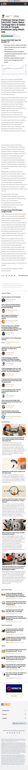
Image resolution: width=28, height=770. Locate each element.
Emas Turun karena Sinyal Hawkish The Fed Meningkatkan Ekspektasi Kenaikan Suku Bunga (11, 306)
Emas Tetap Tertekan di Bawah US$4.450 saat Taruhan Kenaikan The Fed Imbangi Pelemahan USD (13, 439)
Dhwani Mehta (11, 332)
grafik (23, 216)
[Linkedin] (12, 733)
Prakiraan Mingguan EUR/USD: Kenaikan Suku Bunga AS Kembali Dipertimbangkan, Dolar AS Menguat (11, 359)
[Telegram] (10, 733)
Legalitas (4, 718)
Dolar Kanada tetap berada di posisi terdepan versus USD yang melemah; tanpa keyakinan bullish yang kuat (16, 658)
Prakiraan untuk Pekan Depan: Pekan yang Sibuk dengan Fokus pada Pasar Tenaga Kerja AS (12, 380)
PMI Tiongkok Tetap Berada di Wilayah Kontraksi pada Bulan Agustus (10, 317)
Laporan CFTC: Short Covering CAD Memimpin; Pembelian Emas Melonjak (11, 349)
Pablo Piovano (11, 352)
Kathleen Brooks (11, 405)
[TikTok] (19, 733)
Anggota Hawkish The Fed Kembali (11, 297)
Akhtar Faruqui (11, 653)
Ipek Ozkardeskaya (12, 299)
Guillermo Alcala (11, 678)
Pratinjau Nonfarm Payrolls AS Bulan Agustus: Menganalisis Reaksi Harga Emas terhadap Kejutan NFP (16, 639)
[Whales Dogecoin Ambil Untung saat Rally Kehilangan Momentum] (14, 525)
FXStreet (5, 3)
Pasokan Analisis (24, 275)
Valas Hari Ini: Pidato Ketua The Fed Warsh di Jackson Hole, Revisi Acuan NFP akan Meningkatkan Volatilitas (13, 568)
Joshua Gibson (11, 621)
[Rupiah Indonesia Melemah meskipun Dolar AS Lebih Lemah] (14, 464)
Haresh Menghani (11, 661)
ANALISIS (3, 34)
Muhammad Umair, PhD (12, 310)
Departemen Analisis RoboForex (14, 416)
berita (24, 214)
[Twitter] (15, 733)
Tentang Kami (5, 710)
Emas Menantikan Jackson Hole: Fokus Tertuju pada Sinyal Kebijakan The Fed (11, 412)
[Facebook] (17, 733)
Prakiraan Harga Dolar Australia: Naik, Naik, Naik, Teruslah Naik (14, 610)
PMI (2, 171)
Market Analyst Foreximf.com (14, 342)
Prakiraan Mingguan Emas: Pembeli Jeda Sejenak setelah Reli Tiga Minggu (11, 391)
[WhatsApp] (7, 733)
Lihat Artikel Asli (17, 36)
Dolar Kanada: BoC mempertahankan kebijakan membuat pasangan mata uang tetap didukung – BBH (16, 666)
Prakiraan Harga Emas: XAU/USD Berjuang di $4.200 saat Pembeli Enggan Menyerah (15, 630)
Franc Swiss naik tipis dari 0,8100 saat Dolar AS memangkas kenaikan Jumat (16, 674)
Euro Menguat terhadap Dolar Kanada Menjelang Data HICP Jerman (16, 650)
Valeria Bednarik (9, 15)
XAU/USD (20, 79)
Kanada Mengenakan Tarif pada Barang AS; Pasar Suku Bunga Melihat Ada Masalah (16, 618)
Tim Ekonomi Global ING (13, 320)
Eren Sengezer (11, 395)
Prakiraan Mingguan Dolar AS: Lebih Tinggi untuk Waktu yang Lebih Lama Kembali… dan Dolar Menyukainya (11, 370)
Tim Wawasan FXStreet (12, 669)
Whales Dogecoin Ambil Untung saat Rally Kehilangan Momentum (13, 533)
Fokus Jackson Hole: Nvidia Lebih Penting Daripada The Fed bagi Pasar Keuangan (12, 402)
